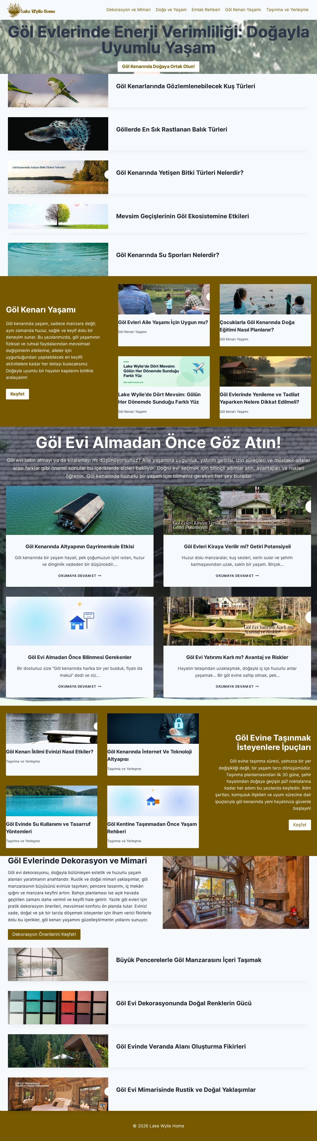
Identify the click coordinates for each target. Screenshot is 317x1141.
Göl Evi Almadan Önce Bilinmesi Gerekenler (80, 657)
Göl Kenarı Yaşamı (243, 9)
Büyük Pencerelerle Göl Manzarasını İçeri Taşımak (189, 960)
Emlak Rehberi (206, 9)
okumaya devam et (78, 576)
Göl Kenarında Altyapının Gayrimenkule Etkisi (80, 546)
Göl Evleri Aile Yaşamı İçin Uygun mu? (163, 322)
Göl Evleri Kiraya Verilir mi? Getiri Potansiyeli (237, 546)
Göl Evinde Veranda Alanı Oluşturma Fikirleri (181, 1046)
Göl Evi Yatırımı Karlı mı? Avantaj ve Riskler (237, 657)
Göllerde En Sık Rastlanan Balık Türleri (171, 129)
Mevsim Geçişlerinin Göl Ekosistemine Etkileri (182, 216)
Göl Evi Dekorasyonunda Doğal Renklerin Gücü (184, 1003)
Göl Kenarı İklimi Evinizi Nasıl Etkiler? (49, 752)
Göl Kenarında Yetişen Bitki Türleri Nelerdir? (180, 172)
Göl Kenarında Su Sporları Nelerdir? (167, 255)
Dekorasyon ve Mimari (128, 9)
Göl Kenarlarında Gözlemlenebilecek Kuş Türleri (185, 86)
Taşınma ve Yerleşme (287, 9)
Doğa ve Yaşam (171, 9)
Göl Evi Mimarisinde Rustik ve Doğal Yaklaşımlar (186, 1089)
